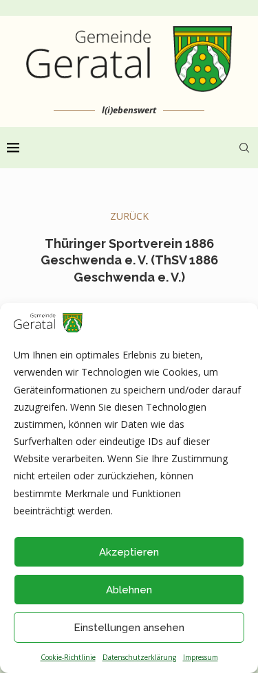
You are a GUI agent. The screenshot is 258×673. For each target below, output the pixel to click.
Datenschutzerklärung (139, 657)
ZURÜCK (129, 216)
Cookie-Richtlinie (68, 657)
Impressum (200, 657)
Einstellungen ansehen (129, 627)
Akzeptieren (129, 552)
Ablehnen (129, 590)
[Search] (244, 148)
